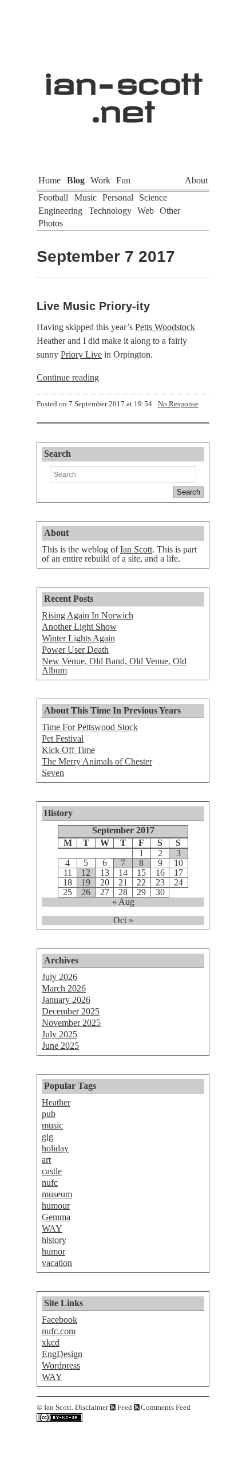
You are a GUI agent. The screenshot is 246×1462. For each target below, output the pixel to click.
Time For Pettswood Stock (90, 727)
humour (56, 1205)
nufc (50, 1182)
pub (48, 1114)
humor (53, 1251)
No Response (178, 404)
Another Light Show (79, 627)
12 (85, 872)
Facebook (59, 1319)
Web (145, 210)
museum (57, 1194)
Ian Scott (136, 549)
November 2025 (71, 1023)
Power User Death (75, 649)
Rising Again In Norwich (87, 615)
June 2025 (60, 1046)
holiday (55, 1148)
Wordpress (61, 1365)
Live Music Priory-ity (93, 306)
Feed (124, 1408)
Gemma (56, 1217)
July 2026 (59, 977)
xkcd (50, 1342)
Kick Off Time (68, 750)
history (54, 1240)
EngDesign (62, 1354)
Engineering (60, 210)
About (196, 180)
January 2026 (66, 1000)
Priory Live (81, 354)
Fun (123, 180)
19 (85, 882)
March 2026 (64, 988)
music (52, 1125)
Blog (76, 180)
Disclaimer (91, 1408)
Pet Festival (63, 738)
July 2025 (59, 1034)
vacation (57, 1263)
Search (57, 453)
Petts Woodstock (165, 327)
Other (170, 210)
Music (85, 197)
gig (47, 1137)
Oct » (123, 920)
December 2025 (71, 1011)
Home (49, 180)
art (46, 1160)
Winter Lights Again (78, 638)
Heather (56, 1102)
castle (52, 1171)
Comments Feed (166, 1408)
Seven (53, 773)
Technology (110, 210)
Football (53, 197)
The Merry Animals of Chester (97, 761)
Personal (117, 197)
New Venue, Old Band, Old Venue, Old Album (114, 665)
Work (100, 180)
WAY (52, 1228)
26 (85, 892)
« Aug (123, 902)
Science (153, 197)
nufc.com (59, 1331)
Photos (50, 223)
